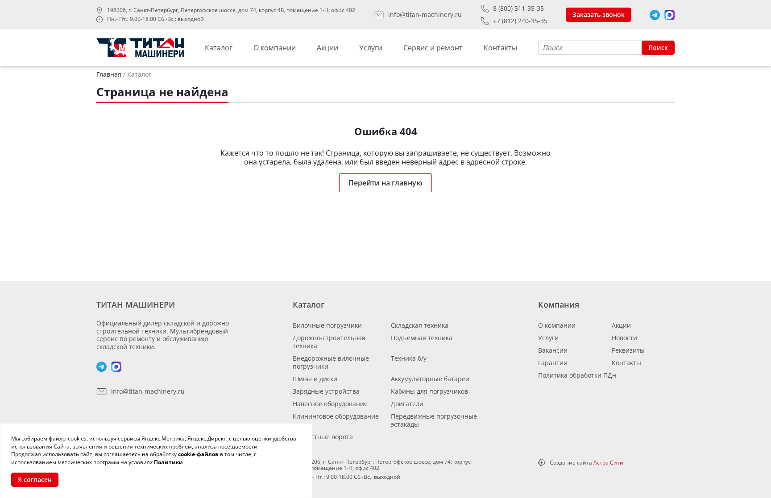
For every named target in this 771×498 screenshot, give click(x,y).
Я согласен (35, 479)
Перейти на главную (385, 183)
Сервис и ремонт (433, 48)
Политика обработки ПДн (577, 375)
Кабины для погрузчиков (429, 391)
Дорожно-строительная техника (329, 341)
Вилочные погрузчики (327, 325)
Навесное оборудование (330, 403)
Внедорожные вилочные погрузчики (331, 362)
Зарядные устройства (326, 391)
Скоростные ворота (323, 436)
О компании (274, 48)
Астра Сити (608, 462)
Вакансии (553, 350)
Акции (327, 48)
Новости (624, 337)
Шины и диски (315, 379)
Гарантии (553, 362)
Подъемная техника (421, 337)
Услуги (370, 48)
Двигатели (407, 403)
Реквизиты (628, 350)
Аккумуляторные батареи (430, 379)
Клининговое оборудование (336, 416)
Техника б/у (409, 358)
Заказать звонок (598, 14)
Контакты (500, 48)
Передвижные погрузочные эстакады (434, 420)
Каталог (218, 48)
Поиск (658, 47)
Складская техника (419, 325)
